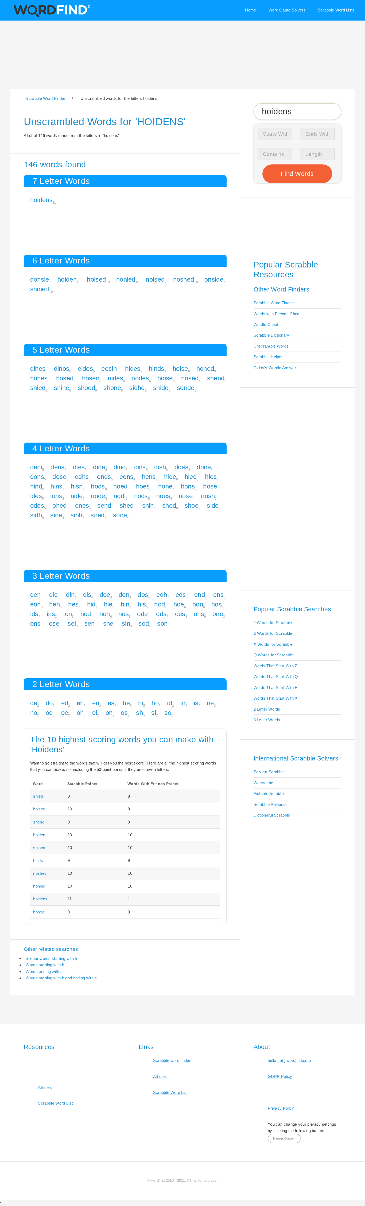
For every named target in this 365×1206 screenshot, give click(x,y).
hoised (96, 279)
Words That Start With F (275, 687)
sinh (76, 515)
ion (67, 613)
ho (155, 703)
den (35, 594)
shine (61, 387)
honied (125, 279)
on (109, 712)
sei (72, 623)
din (70, 594)
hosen (91, 378)
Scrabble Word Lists (336, 10)
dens (57, 467)
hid (91, 604)
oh (80, 712)
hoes (143, 486)
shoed (86, 387)
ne (210, 703)
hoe (178, 604)
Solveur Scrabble (269, 772)
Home (250, 10)
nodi (120, 495)
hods (98, 486)
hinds (156, 368)
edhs (82, 476)
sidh (36, 515)
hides (133, 368)
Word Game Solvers (287, 10)
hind (36, 486)
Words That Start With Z (275, 666)
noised (155, 279)
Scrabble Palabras (270, 804)
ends (104, 476)
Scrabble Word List (55, 1103)
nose (186, 495)
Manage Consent (284, 1138)
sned (97, 515)
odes (37, 505)
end (199, 594)
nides (115, 378)
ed (64, 703)
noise (165, 378)
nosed (190, 378)
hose (210, 486)
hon (197, 604)
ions (56, 495)
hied (191, 476)
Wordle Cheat (266, 324)
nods (141, 495)
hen (54, 604)
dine (99, 467)
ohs (199, 613)
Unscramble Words (271, 346)
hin (125, 604)
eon (35, 604)
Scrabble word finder (172, 1060)
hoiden (67, 279)
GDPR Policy (280, 1076)
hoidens (41, 199)
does (181, 467)
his (142, 604)
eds (181, 594)
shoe (192, 505)
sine (56, 515)
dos (143, 594)
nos (123, 613)
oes (180, 613)
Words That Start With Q (276, 676)
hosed (65, 378)
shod (169, 505)
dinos (61, 368)
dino (120, 467)
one (217, 613)
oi (94, 712)
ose (54, 623)
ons (35, 623)
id (169, 703)
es (111, 703)
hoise (180, 368)
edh (161, 594)
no (33, 712)
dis (87, 594)
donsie (39, 279)
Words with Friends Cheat (277, 314)
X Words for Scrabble (273, 644)
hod (159, 604)
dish (160, 467)
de (33, 703)
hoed (120, 486)
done (204, 467)
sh (139, 712)
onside (213, 279)
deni (36, 467)
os (124, 712)
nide (77, 495)
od (49, 712)
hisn (77, 486)
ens (218, 594)
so (167, 712)
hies (211, 476)
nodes (140, 378)
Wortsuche (263, 783)
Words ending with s (44, 971)
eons (126, 476)
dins (140, 467)
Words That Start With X (276, 698)
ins (51, 613)
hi (140, 703)
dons (37, 476)
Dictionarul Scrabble (272, 815)
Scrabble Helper (268, 356)
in (182, 703)
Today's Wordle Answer (275, 367)
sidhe (137, 387)
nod (85, 613)
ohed (59, 505)
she (108, 623)
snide (161, 387)
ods (161, 613)
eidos (85, 368)
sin (126, 623)
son (162, 623)
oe (64, 712)
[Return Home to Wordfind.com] (51, 17)
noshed (183, 279)
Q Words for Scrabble (273, 655)
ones (82, 505)
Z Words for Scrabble (273, 633)
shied (38, 387)
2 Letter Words (267, 709)
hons (188, 486)
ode (142, 613)
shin (148, 505)
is (196, 703)
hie (108, 604)
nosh (208, 495)
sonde (186, 387)
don (124, 594)
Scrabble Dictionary (271, 335)
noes (163, 495)
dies (79, 467)
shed (127, 505)
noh (104, 613)
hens (149, 476)
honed (205, 368)
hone (165, 486)
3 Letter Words (267, 720)
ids (34, 613)
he (126, 703)
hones (39, 378)
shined (39, 289)
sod (143, 623)
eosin (109, 368)
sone (120, 515)
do (49, 703)
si (153, 712)
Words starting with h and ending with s (61, 978)
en (95, 703)
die (53, 594)
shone (112, 387)
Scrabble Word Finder (273, 303)
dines (38, 368)
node (98, 495)
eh (80, 703)
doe (105, 594)
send (104, 505)
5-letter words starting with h (51, 958)
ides (36, 495)
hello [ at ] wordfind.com (289, 1060)
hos (216, 604)
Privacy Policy (281, 1108)
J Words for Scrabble (273, 622)
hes (73, 604)
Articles (45, 1087)
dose (59, 476)
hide (170, 476)
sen (89, 623)
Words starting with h (45, 965)
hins (56, 486)
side (213, 505)
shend (216, 378)
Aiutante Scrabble (270, 793)
